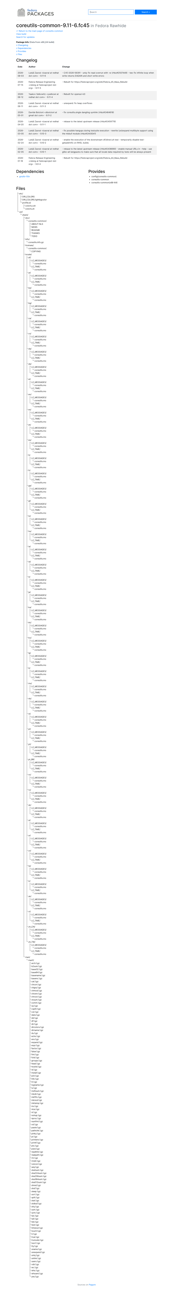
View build (21, 34)
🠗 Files (19, 54)
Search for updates (25, 37)
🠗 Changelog (22, 45)
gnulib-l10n (24, 176)
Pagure (92, 1284)
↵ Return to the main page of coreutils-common (39, 31)
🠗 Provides (21, 51)
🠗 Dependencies (23, 48)
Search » (146, 12)
